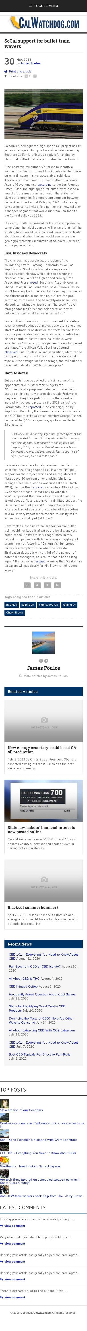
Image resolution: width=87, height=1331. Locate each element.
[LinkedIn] (57, 585)
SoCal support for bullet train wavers (37, 43)
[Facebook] (27, 585)
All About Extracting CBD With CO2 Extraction (42, 1030)
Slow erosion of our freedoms (21, 1110)
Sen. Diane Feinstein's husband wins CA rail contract (38, 1140)
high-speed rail (48, 604)
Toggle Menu (46, 6)
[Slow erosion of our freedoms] (4, 1101)
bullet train (28, 604)
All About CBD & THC (24, 978)
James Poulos (30, 63)
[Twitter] (37, 585)
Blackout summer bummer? (33, 907)
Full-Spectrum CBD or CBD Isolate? (35, 966)
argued (41, 561)
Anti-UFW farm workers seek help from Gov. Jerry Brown (41, 1196)
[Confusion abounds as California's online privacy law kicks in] (4, 1114)
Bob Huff (11, 604)
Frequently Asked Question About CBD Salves (42, 994)
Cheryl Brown (14, 612)
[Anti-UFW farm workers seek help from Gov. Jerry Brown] (4, 1187)
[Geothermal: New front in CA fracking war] (4, 1157)
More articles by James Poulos (46, 676)
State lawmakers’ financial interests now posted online (41, 829)
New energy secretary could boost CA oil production (42, 749)
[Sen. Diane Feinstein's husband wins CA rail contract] (4, 1130)
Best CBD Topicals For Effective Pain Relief (40, 1054)
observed (11, 352)
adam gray (69, 604)
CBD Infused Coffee (23, 986)
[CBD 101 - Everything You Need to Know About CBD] (4, 1144)
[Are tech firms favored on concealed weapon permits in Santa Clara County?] (4, 1170)
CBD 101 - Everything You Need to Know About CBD (38, 1153)
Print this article (20, 71)
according (45, 185)
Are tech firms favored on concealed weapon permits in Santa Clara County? (40, 1181)
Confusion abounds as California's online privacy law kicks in (42, 1124)
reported (34, 407)
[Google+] (47, 585)
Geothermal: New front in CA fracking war (30, 1166)
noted (33, 282)
